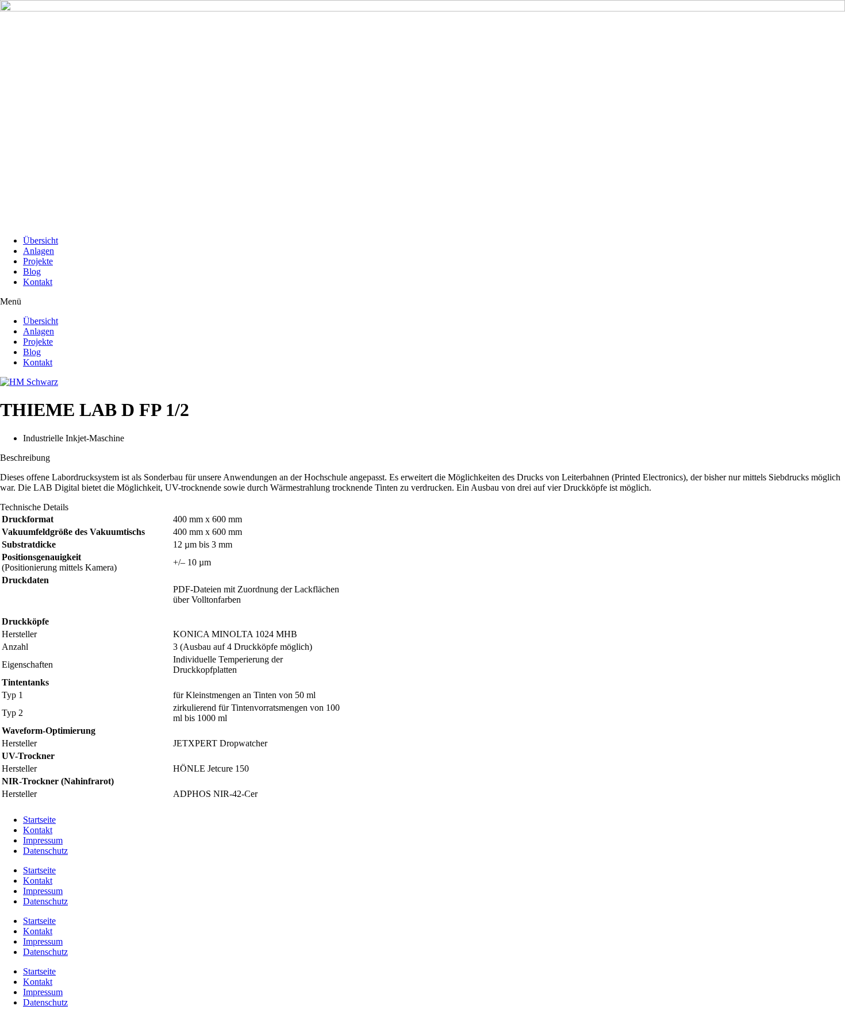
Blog (32, 271)
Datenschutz (45, 851)
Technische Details (34, 507)
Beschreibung (25, 458)
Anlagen (38, 251)
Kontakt (37, 282)
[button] (422, 301)
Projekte (38, 261)
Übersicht (40, 240)
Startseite (39, 820)
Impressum (43, 840)
